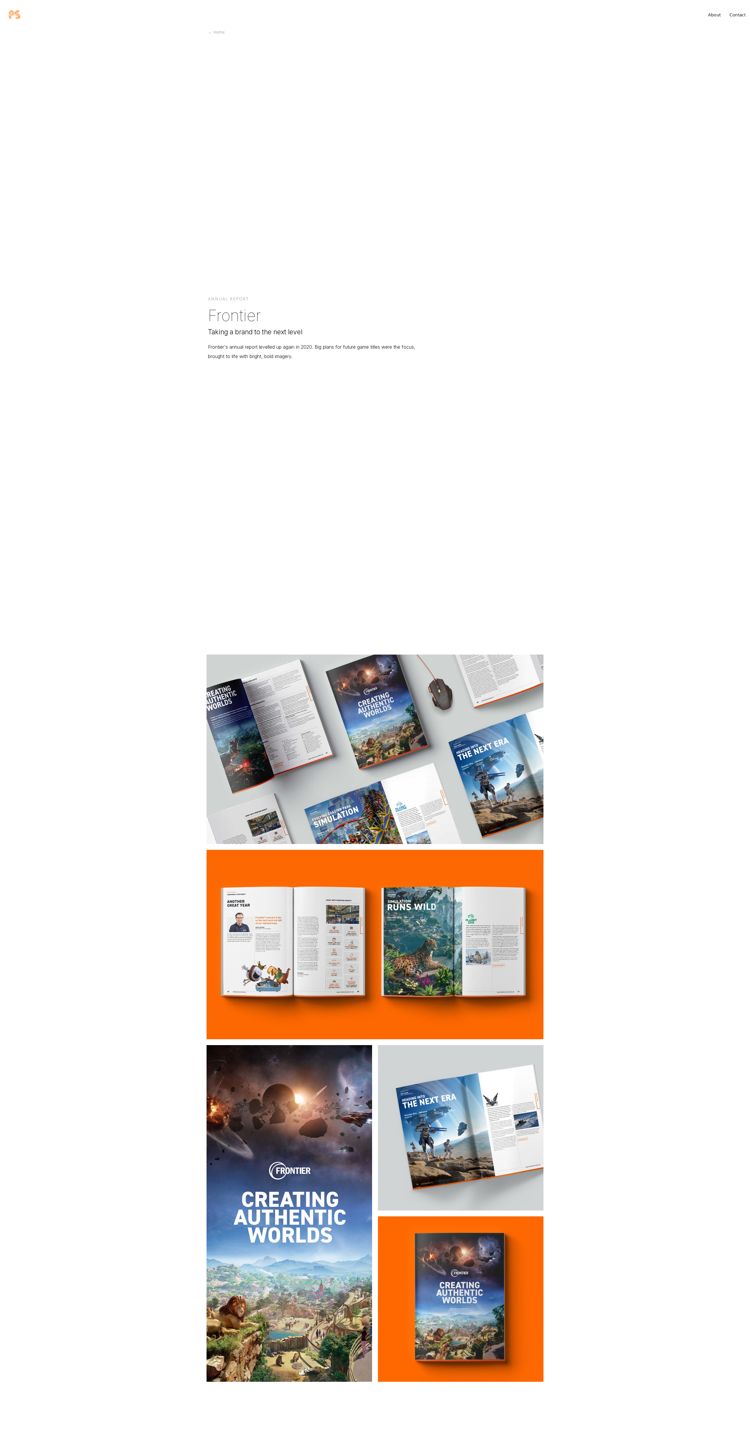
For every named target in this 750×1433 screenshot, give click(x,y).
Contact (737, 15)
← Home (216, 32)
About (714, 15)
